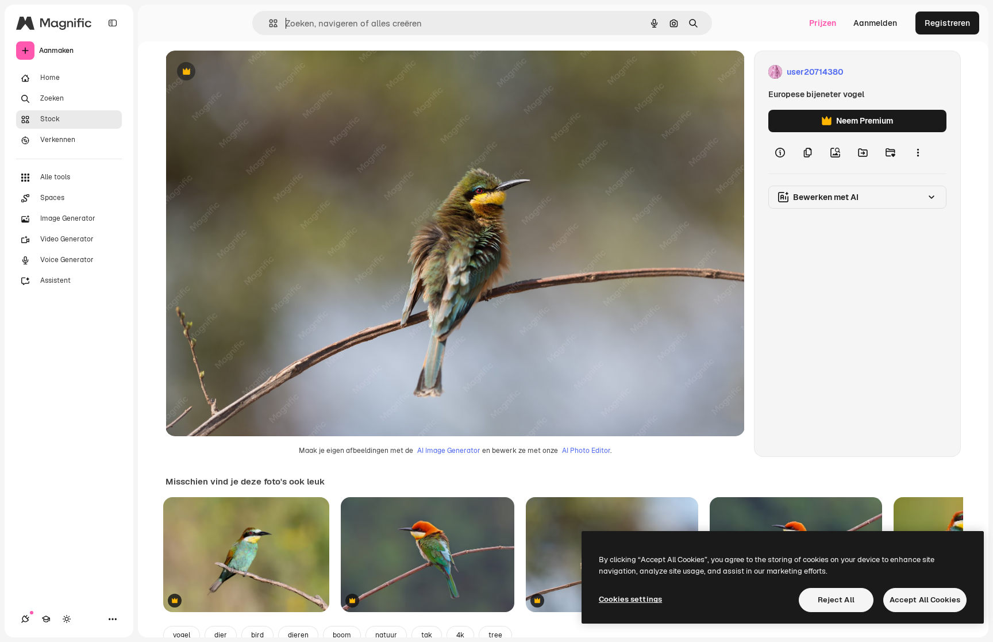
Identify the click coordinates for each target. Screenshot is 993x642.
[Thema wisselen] (66, 619)
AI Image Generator (448, 450)
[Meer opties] (917, 152)
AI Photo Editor (586, 450)
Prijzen (822, 23)
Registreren (947, 23)
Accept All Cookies (925, 600)
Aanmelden (875, 23)
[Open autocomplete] (268, 23)
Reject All (836, 600)
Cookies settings (630, 599)
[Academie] (46, 619)
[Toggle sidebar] (112, 23)
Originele (241, 72)
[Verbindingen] (25, 619)
